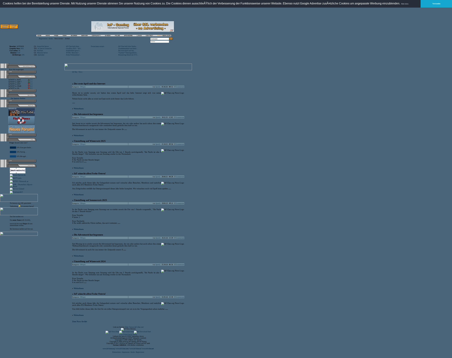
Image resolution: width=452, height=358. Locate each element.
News (80, 72)
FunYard (40, 51)
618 (18, 53)
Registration (43, 39)
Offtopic (83, 87)
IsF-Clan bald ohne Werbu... (127, 46)
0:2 (31, 86)
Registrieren (140, 352)
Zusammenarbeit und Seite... (127, 48)
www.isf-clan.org (109, 349)
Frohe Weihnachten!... (73, 55)
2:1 (31, 80)
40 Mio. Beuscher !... (73, 53)
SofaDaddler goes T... (73, 51)
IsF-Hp (74, 72)
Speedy (158, 87)
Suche (51, 39)
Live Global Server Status (128, 334)
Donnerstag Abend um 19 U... (128, 55)
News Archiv (58, 39)
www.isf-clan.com (122, 349)
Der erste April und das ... (126, 51)
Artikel (67, 39)
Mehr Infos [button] (405, 4)
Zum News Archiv (79, 322)
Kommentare (180, 87)
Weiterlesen (79, 109)
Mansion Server (42, 53)
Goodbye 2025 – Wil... (74, 48)
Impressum (125, 352)
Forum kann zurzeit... (98, 46)
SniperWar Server (43, 46)
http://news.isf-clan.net (134, 327)
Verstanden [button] (436, 4)
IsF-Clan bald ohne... (73, 46)
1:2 (31, 84)
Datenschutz (116, 352)
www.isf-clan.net (148, 349)
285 (23, 55)
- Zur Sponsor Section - (18, 98)
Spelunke (41, 55)
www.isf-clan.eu (135, 349)
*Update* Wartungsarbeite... (128, 53)
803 (22, 48)
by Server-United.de (45, 48)
